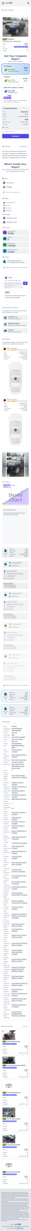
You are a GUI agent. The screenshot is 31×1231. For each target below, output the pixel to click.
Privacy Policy (4, 1221)
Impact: (8, 350)
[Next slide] (26, 464)
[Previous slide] (5, 464)
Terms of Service (22, 1219)
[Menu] (28, 3)
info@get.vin (19, 1228)
